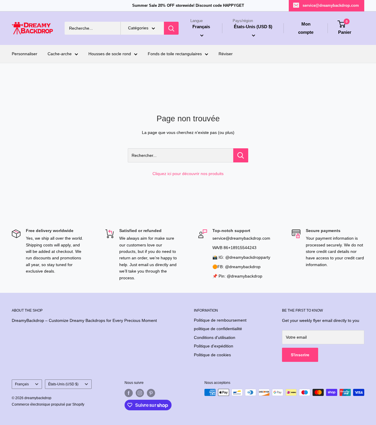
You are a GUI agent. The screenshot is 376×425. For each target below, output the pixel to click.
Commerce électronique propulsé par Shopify (48, 404)
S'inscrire (300, 354)
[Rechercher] (171, 28)
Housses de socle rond (109, 54)
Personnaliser (24, 54)
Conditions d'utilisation (214, 337)
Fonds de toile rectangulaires (175, 54)
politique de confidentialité (218, 328)
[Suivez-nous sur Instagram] (140, 393)
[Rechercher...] (240, 155)
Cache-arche (60, 54)
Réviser (226, 54)
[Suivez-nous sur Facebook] (129, 393)
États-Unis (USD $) (63, 384)
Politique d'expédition (213, 346)
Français (22, 384)
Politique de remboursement (220, 320)
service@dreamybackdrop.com (331, 5)
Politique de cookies (212, 354)
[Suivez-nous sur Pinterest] (151, 393)
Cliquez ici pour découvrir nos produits (188, 173)
